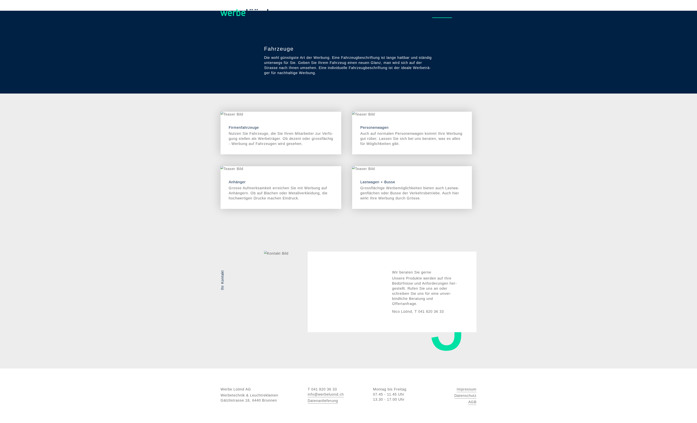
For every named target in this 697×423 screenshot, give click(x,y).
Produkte (442, 14)
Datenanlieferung (323, 401)
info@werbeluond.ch (326, 394)
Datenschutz (465, 396)
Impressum (466, 389)
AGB (472, 402)
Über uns (466, 14)
